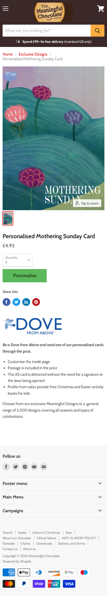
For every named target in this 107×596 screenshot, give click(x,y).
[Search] (97, 31)
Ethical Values (46, 538)
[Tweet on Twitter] (16, 302)
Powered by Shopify (17, 561)
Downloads (44, 543)
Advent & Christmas (46, 532)
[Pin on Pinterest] (36, 302)
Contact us (10, 549)
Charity (26, 543)
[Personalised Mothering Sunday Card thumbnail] (8, 218)
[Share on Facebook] (6, 302)
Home (8, 54)
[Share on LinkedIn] (26, 302)
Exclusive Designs (33, 54)
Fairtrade (9, 543)
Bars (69, 532)
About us (29, 549)
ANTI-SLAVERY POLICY (79, 538)
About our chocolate (17, 538)
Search (7, 532)
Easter (22, 532)
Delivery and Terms (71, 543)
